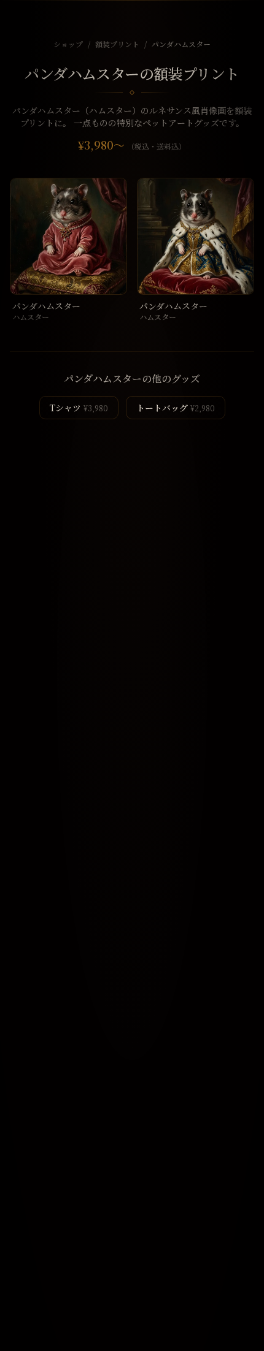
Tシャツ (79, 407)
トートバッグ (175, 407)
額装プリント (117, 44)
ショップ (68, 44)
